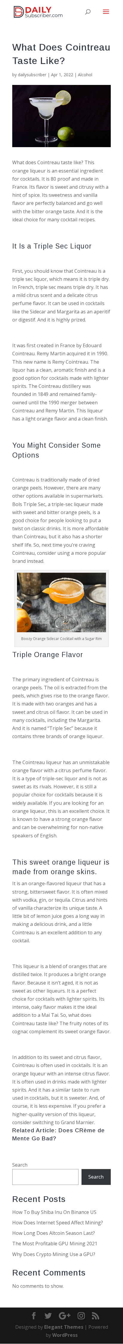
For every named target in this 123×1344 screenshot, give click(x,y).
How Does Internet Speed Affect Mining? (57, 1222)
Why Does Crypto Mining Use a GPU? (53, 1254)
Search (19, 1165)
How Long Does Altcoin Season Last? (53, 1233)
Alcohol (85, 74)
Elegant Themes (63, 1327)
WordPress (65, 1335)
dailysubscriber (32, 74)
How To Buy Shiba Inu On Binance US (54, 1212)
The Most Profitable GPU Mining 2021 (54, 1243)
